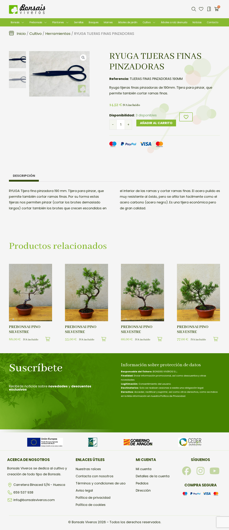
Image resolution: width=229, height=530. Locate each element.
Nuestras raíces (88, 469)
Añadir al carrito (156, 123)
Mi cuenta (143, 469)
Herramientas (57, 33)
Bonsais (15, 22)
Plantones (58, 22)
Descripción (24, 175)
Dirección (143, 490)
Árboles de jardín (127, 22)
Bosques (94, 22)
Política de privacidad (93, 497)
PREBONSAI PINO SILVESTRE (24, 329)
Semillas (79, 22)
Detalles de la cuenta (152, 476)
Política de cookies (91, 504)
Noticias (197, 22)
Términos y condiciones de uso (101, 483)
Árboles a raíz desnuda (174, 22)
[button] (193, 9)
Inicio (21, 33)
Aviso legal (84, 490)
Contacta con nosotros (94, 476)
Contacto (212, 22)
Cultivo (147, 22)
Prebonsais (36, 22)
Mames (108, 22)
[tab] (24, 176)
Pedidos (142, 483)
